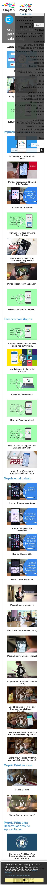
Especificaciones (35, 111)
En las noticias (36, 75)
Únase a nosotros (35, 126)
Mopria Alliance (36, 96)
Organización (37, 102)
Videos (40, 84)
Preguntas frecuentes (33, 87)
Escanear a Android (34, 45)
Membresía (38, 120)
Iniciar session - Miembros (30, 132)
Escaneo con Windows (32, 48)
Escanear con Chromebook (30, 51)
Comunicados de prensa (31, 72)
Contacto (39, 114)
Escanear (39, 42)
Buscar (42, 150)
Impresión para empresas (31, 33)
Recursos (39, 63)
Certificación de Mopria (32, 129)
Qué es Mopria (36, 66)
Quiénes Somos (36, 92)
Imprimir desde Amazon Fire (29, 36)
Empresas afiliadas (34, 99)
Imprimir (28, 17)
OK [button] (24, 880)
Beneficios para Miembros (30, 123)
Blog (41, 81)
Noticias (40, 69)
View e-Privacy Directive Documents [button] (17, 876)
